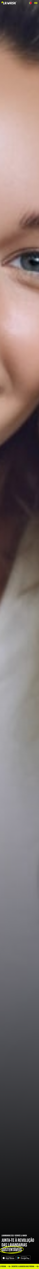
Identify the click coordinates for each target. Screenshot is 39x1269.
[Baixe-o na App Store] (8, 1258)
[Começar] (9, 3)
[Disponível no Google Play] (23, 1258)
